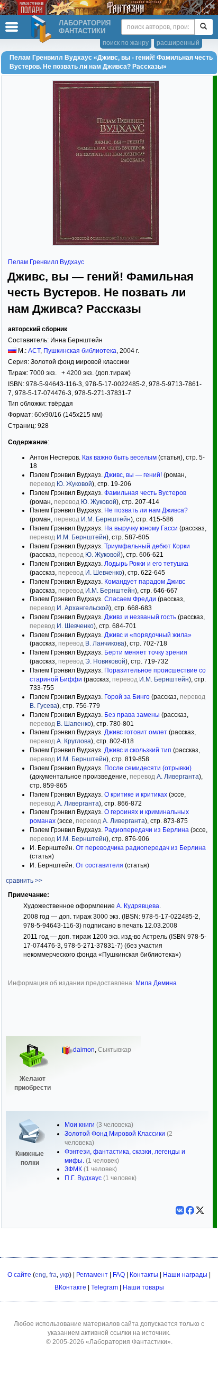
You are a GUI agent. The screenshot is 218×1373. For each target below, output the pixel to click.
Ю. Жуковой (74, 484)
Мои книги (80, 1124)
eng (40, 1274)
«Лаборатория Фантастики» (128, 1342)
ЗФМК (73, 1169)
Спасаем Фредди (130, 599)
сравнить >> (24, 880)
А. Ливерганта (178, 776)
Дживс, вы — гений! (133, 475)
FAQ (119, 1274)
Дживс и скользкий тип (137, 750)
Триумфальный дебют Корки (147, 546)
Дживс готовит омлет (135, 732)
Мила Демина (156, 983)
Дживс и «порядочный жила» (148, 635)
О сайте (19, 1274)
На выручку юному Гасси (141, 528)
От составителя (99, 865)
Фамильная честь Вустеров (145, 493)
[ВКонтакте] (180, 1210)
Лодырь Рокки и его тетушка (146, 563)
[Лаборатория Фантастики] (42, 29)
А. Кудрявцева (137, 906)
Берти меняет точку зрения (145, 652)
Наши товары (143, 1287)
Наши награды (185, 1274)
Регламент (92, 1274)
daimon (84, 1049)
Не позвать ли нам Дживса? (146, 510)
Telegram (104, 1287)
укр (64, 1274)
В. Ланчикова (104, 643)
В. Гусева (43, 705)
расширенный (178, 42)
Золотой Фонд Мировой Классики (115, 1133)
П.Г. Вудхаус (83, 1178)
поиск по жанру (126, 42)
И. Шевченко (103, 572)
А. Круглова (74, 741)
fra (53, 1274)
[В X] (200, 1210)
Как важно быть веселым (119, 457)
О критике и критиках (135, 794)
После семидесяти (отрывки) (148, 768)
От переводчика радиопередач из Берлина (141, 848)
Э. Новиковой (105, 661)
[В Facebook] (190, 1210)
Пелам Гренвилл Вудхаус (46, 262)
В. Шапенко (74, 723)
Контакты (144, 1274)
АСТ (34, 350)
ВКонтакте (70, 1287)
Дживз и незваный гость (140, 617)
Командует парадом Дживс (144, 581)
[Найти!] (203, 27)
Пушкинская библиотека (79, 350)
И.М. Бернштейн (106, 519)
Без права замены (132, 714)
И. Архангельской (83, 608)
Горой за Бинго (127, 696)
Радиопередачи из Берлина (146, 830)
